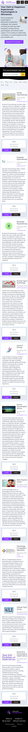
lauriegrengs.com (22, 354)
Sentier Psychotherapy (22, 94)
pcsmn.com (20, 556)
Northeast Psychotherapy (22, 223)
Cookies (14, 726)
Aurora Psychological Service (22, 406)
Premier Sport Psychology (22, 282)
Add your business (19, 721)
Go (23, 74)
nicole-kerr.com (21, 166)
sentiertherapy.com (22, 101)
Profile (6, 150)
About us (9, 719)
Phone (16, 150)
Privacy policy (9, 724)
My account (6, 721)
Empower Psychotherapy (22, 158)
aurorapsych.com (22, 415)
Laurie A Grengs (20, 346)
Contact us (18, 719)
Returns (20, 724)
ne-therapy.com (21, 230)
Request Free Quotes (13, 42)
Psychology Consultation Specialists (21, 548)
